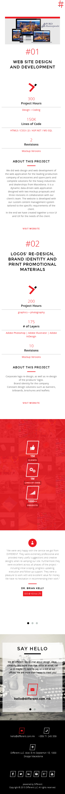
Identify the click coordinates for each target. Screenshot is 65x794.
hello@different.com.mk (32, 699)
